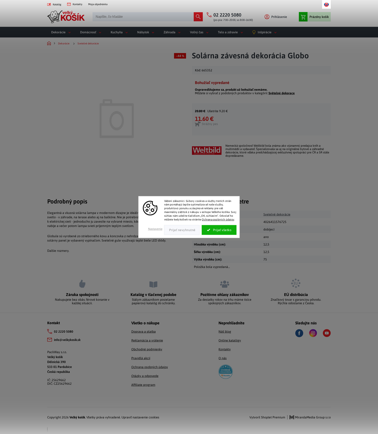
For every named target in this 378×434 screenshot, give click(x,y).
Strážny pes (210, 124)
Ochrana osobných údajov (218, 219)
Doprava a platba (143, 331)
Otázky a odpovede (144, 376)
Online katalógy (230, 340)
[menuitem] (61, 32)
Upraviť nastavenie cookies (140, 417)
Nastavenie (155, 229)
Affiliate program (143, 384)
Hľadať (198, 16)
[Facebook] (299, 333)
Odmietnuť (182, 230)
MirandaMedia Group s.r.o (312, 417)
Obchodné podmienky (146, 349)
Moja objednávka (97, 4)
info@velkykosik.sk (67, 340)
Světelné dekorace (282, 93)
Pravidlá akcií (140, 358)
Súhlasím (219, 230)
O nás (223, 358)
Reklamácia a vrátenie (147, 340)
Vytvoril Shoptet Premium (267, 417)
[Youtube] (327, 333)
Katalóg (57, 4)
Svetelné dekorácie (276, 214)
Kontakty (77, 4)
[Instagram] (313, 333)
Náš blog (225, 331)
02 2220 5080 (63, 331)
